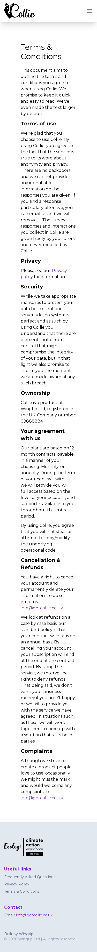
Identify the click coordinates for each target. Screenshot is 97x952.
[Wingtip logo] (19, 11)
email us (37, 213)
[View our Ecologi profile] (30, 847)
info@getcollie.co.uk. (42, 608)
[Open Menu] (89, 10)
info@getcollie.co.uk (34, 915)
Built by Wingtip (18, 934)
